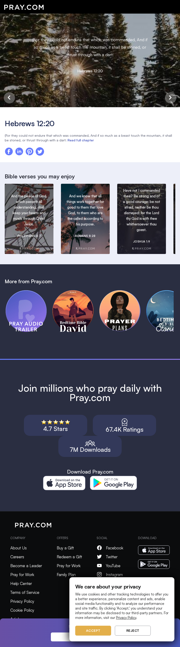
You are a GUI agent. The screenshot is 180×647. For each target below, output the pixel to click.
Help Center (21, 583)
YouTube (113, 565)
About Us (18, 547)
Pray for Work (22, 574)
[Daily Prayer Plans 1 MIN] (122, 292)
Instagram (114, 574)
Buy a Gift (65, 547)
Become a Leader (26, 565)
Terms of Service (24, 592)
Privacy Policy (22, 601)
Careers (17, 556)
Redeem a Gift (69, 556)
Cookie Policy (22, 610)
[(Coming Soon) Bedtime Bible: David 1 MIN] (75, 292)
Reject (132, 630)
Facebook (114, 547)
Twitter (111, 556)
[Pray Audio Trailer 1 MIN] (29, 292)
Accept (93, 630)
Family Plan (66, 574)
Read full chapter (81, 140)
